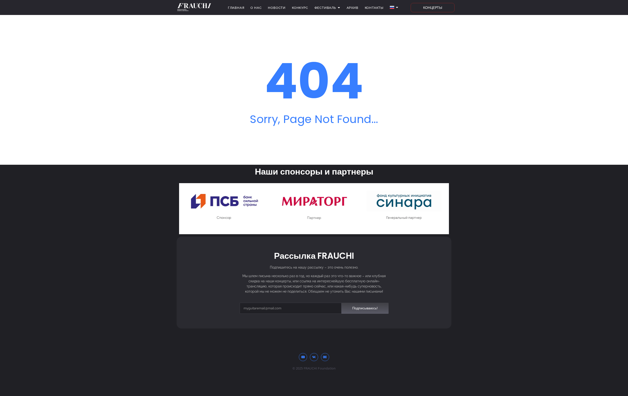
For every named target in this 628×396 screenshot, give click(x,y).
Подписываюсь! (365, 308)
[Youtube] (303, 357)
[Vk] (314, 357)
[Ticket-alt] (325, 357)
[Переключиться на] (394, 7)
